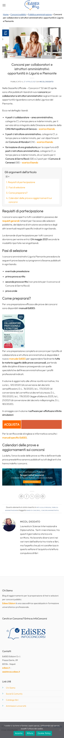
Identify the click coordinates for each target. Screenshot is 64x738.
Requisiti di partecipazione (21, 182)
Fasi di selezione (17, 187)
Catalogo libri (12, 700)
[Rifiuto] (60, 730)
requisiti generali (10, 220)
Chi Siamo (10, 687)
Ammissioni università (16, 706)
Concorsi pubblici (18, 14)
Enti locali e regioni (44, 507)
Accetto (19, 733)
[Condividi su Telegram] (42, 496)
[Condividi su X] (32, 496)
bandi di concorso (33, 510)
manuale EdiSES (17, 358)
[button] (4, 5)
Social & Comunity (14, 693)
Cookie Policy (44, 733)
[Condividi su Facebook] (26, 496)
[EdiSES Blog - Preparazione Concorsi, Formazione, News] (32, 5)
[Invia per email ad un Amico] (37, 496)
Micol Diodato (46, 82)
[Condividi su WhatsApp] (21, 496)
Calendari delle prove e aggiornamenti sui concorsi (30, 199)
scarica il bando (47, 128)
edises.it (6, 667)
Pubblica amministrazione (40, 14)
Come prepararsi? (18, 192)
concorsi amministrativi (49, 510)
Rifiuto (30, 733)
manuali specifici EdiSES (14, 437)
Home (6, 14)
